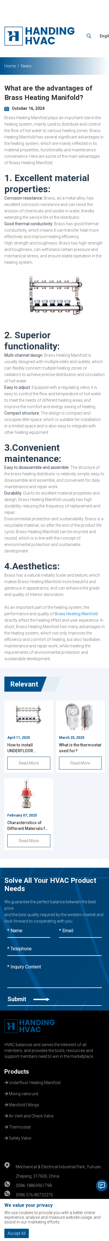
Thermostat (19, 1126)
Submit (18, 999)
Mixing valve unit (23, 1093)
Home (10, 66)
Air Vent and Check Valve (30, 1115)
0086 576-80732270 (34, 1195)
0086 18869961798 (34, 1185)
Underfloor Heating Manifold (34, 1082)
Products (16, 1071)
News (26, 66)
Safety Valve (19, 1137)
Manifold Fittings (23, 1104)
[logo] (39, 36)
